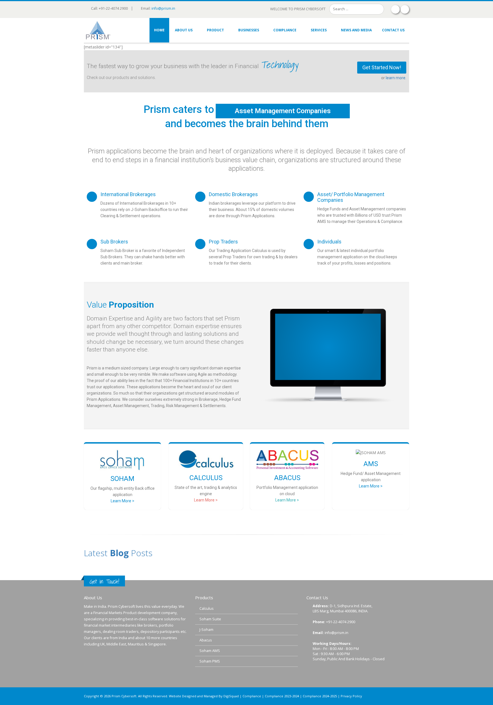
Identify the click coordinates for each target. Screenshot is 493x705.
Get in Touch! (104, 581)
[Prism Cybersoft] (98, 30)
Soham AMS (209, 650)
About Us (184, 30)
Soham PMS (209, 661)
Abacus (205, 640)
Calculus (206, 608)
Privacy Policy (351, 696)
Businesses (248, 30)
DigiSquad (231, 696)
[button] (381, 68)
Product (215, 30)
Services (319, 30)
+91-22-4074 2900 (340, 621)
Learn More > (122, 501)
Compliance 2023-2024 (282, 696)
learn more (395, 78)
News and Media (356, 30)
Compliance (284, 30)
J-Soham (206, 629)
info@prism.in (163, 8)
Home (159, 30)
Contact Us (393, 30)
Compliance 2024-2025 (320, 696)
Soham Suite (210, 619)
